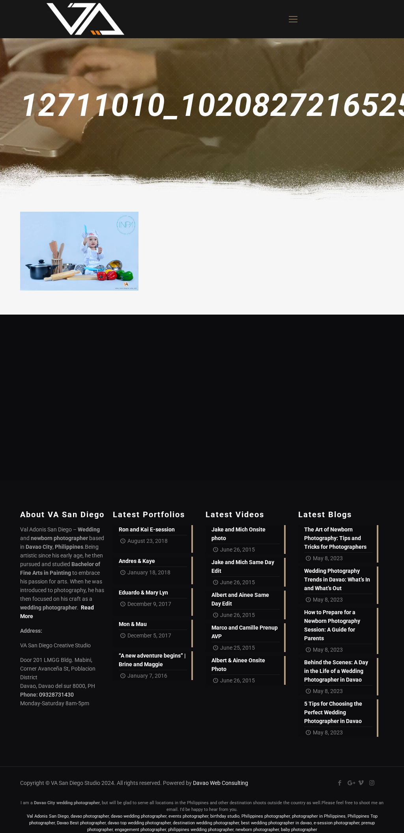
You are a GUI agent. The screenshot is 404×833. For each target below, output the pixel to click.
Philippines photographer (265, 816)
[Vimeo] (361, 782)
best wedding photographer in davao (276, 823)
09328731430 (56, 694)
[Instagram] (372, 782)
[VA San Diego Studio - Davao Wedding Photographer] (82, 19)
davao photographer (90, 816)
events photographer (188, 816)
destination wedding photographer (206, 823)
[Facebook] (340, 782)
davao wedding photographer (138, 816)
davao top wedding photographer (139, 823)
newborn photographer (257, 829)
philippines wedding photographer (201, 829)
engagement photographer (140, 829)
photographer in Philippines (319, 816)
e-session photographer (336, 823)
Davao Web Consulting (220, 783)
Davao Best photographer (81, 823)
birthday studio (224, 816)
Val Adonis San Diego (48, 816)
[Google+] (350, 782)
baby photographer (299, 829)
